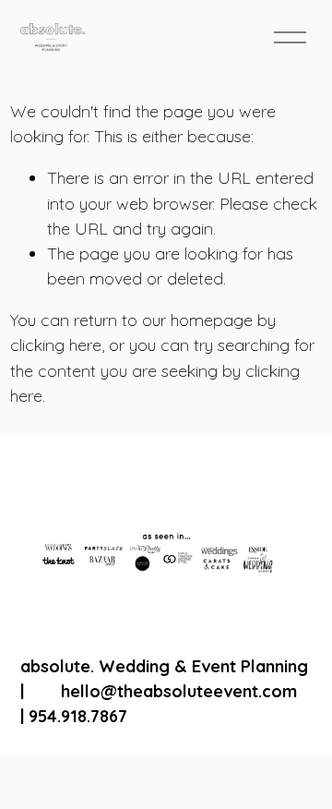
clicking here (55, 345)
